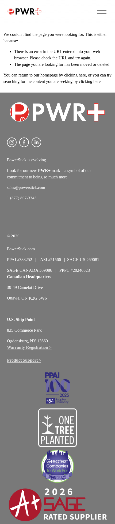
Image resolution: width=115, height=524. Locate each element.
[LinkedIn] (36, 142)
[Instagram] (12, 142)
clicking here (75, 75)
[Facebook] (24, 142)
